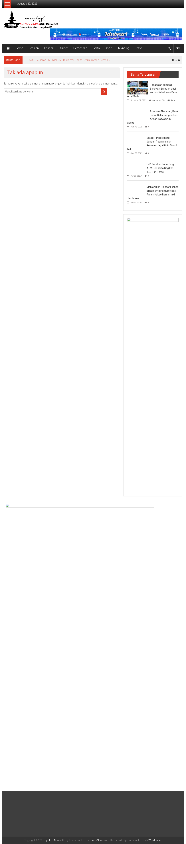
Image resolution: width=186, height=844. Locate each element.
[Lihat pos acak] (178, 48)
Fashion (34, 48)
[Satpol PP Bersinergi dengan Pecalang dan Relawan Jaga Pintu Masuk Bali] (136, 140)
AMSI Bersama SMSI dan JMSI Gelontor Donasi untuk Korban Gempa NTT (71, 60)
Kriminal (49, 48)
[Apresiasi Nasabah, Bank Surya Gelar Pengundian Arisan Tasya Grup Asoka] (137, 113)
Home (19, 48)
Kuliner (64, 48)
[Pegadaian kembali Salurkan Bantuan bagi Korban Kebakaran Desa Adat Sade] (137, 87)
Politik (96, 48)
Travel (139, 48)
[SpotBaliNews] (8, 48)
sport (109, 48)
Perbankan (80, 48)
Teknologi (124, 48)
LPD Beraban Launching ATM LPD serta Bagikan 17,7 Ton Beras (160, 168)
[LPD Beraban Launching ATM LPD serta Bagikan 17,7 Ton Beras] (136, 167)
